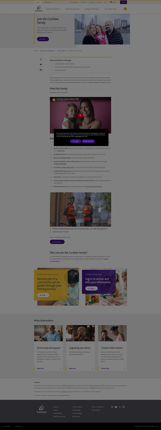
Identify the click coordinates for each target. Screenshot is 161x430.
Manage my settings (88, 141)
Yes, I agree (75, 141)
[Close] (106, 131)
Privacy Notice (78, 136)
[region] (81, 137)
